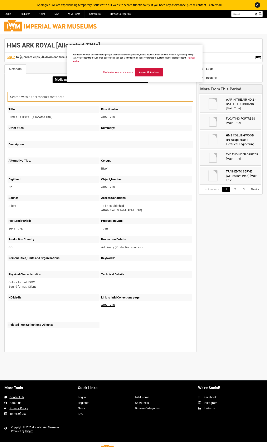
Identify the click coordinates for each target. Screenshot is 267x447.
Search (260, 13)
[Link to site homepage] (50, 25)
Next (255, 189)
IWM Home (74, 13)
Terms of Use (18, 414)
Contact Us (17, 397)
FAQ (56, 13)
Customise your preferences (118, 72)
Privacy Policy (19, 408)
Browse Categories (120, 13)
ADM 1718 (108, 305)
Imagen (29, 431)
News (42, 13)
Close (257, 5)
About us (15, 403)
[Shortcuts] (258, 56)
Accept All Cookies (149, 72)
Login (209, 69)
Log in (8, 13)
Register (25, 13)
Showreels (95, 13)
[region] (135, 63)
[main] (133, 197)
